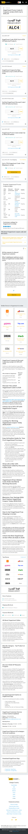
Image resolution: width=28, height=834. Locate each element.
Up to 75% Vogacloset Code (17, 215)
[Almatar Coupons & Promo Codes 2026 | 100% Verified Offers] (20, 348)
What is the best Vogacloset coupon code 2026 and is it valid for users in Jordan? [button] (12, 238)
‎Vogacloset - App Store (10, 769)
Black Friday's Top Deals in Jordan (14, 813)
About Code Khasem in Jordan (14, 812)
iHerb (21, 342)
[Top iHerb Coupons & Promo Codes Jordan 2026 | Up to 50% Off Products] (20, 336)
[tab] (14, 238)
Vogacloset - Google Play (10, 770)
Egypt (14, 796)
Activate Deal (14, 172)
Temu (7, 315)
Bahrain (14, 790)
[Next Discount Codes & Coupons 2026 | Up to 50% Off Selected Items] (20, 578)
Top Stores (5, 557)
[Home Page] (6, 2)
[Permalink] (2, 59)
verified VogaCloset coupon (13, 427)
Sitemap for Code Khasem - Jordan (14, 810)
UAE (14, 787)
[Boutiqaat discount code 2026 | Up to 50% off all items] (20, 583)
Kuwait (14, 788)
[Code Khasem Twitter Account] (16, 819)
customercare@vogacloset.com (13, 719)
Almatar (20, 354)
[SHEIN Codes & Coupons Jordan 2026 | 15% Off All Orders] (7, 578)
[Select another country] (19, 2)
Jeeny (7, 329)
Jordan (14, 798)
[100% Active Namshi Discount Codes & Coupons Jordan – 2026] (7, 348)
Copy (21, 48)
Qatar (14, 794)
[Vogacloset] (14, 589)
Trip (20, 328)
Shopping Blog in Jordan (14, 808)
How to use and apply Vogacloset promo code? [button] (12, 242)
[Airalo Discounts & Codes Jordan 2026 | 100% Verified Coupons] (20, 311)
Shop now (14, 294)
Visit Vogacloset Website (13, 54)
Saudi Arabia (14, 785)
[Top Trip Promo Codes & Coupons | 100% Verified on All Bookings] (20, 323)
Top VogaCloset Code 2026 (17, 193)
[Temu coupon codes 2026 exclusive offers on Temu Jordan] (7, 311)
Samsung (7, 340)
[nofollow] (14, 25)
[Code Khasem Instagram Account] (12, 819)
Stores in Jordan (14, 804)
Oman (14, 792)
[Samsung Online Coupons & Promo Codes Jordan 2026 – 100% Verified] (7, 336)
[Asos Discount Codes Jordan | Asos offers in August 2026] (7, 583)
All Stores (8, 7)
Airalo (21, 317)
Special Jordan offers (14, 806)
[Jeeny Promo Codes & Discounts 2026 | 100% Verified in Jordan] (7, 323)
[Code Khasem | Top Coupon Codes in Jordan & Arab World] (3, 7)
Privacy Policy (16, 831)
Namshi (7, 353)
